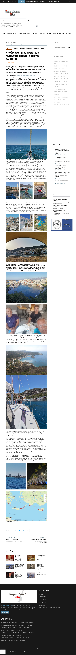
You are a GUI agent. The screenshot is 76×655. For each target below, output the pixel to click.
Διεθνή (63, 76)
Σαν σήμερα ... (64, 99)
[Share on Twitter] (19, 530)
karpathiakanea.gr (5, 652)
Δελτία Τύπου (64, 74)
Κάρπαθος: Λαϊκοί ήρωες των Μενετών (41, 573)
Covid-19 (56, 66)
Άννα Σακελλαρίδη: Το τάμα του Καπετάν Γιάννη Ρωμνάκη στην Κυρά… (41, 557)
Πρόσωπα (56, 99)
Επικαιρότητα (57, 81)
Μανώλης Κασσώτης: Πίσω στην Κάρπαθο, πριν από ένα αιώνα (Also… (19, 566)
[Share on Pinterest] (27, 530)
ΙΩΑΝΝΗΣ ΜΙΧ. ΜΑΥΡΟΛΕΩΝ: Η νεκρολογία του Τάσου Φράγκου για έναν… (41, 567)
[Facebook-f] (37, 26)
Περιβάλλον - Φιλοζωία (60, 92)
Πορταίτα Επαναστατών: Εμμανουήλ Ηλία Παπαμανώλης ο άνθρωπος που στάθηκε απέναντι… (19, 576)
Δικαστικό (56, 79)
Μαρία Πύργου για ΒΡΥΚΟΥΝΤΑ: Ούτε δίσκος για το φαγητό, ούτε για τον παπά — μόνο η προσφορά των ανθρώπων (62, 174)
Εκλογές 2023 (64, 79)
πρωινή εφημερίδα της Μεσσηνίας (25, 75)
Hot (61, 66)
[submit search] (28, 20)
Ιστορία (65, 81)
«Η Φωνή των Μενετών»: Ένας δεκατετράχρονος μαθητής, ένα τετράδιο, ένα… (19, 558)
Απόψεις (56, 74)
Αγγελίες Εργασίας (59, 68)
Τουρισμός (57, 102)
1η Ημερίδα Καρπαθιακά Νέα (61, 62)
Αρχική (7, 42)
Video (65, 66)
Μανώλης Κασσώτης (59, 89)
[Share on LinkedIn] (23, 530)
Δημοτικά (56, 76)
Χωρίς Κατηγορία (58, 105)
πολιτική (66, 105)
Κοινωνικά (56, 86)
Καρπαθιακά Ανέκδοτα (60, 84)
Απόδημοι (63, 71)
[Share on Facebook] (15, 530)
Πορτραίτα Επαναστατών (61, 97)
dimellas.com (30, 652)
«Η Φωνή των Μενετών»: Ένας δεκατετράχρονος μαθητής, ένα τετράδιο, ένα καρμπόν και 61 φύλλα (62, 151)
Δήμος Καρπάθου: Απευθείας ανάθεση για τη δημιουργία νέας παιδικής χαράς (62, 167)
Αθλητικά (56, 71)
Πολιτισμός (13, 42)
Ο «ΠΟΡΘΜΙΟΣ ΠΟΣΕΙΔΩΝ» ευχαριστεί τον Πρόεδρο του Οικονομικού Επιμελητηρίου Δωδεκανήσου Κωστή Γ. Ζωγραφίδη (62, 159)
